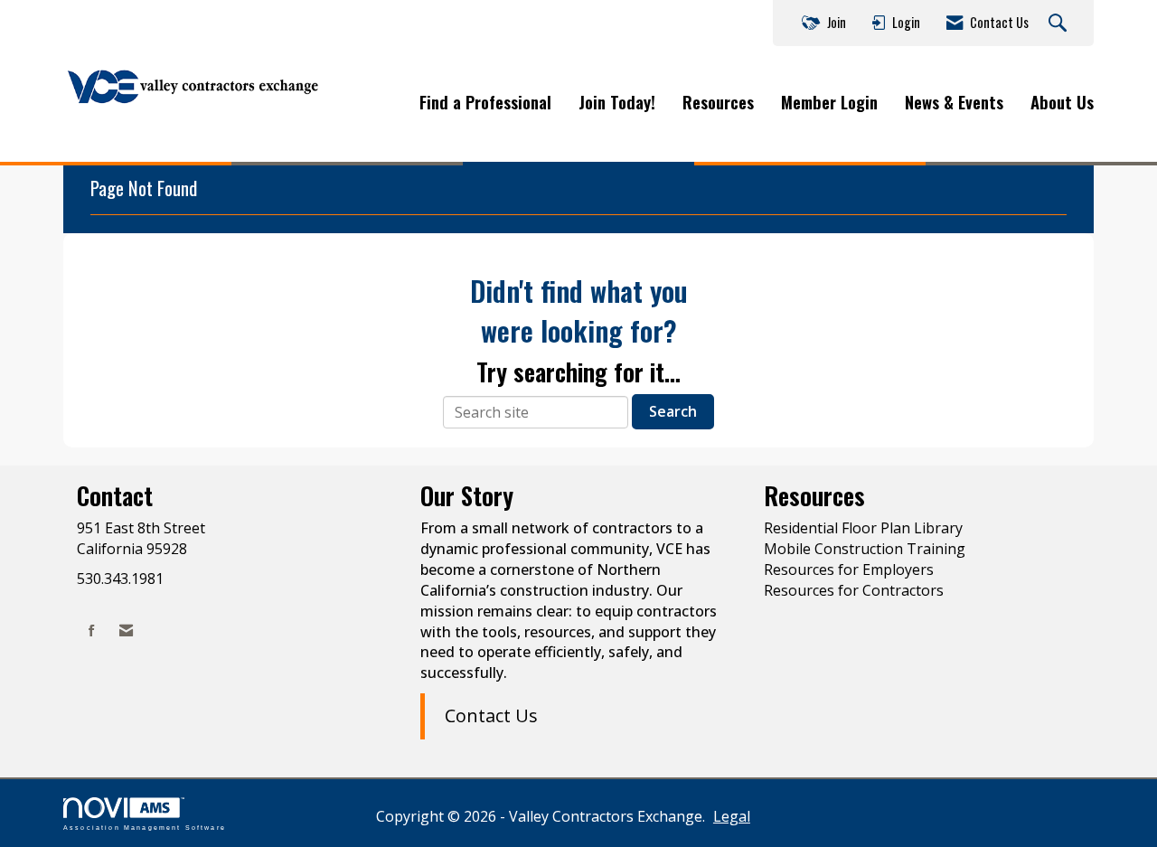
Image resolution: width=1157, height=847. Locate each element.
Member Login (829, 102)
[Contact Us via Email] (126, 630)
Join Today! (616, 102)
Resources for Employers (849, 569)
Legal (731, 816)
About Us (1062, 102)
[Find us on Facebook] (92, 630)
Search (673, 411)
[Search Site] (1060, 23)
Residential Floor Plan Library (863, 528)
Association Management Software (144, 827)
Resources (718, 102)
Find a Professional (485, 102)
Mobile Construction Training (864, 549)
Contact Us (491, 715)
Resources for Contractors (854, 590)
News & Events (954, 102)
